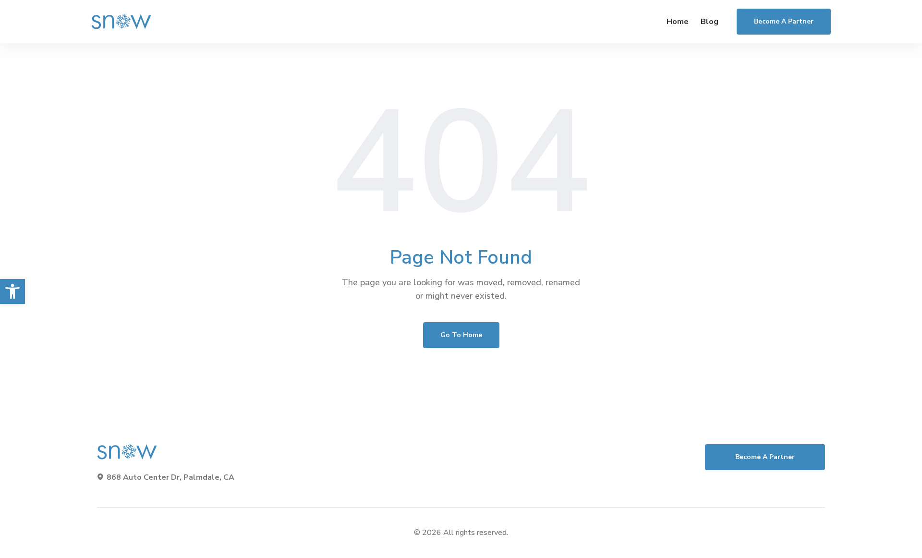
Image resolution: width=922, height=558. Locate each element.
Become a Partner (783, 21)
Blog (709, 21)
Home (678, 21)
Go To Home (461, 335)
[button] (12, 291)
